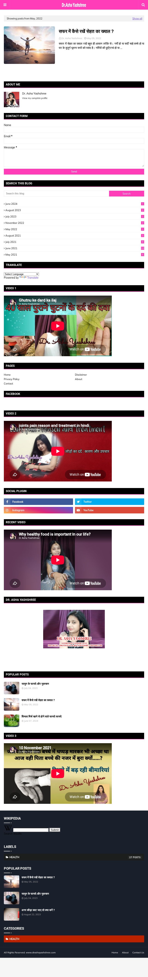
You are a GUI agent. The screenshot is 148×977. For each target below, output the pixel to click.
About (78, 379)
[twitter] (109, 501)
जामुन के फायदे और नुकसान (35, 683)
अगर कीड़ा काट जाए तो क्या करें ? (38, 910)
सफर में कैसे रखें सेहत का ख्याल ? (86, 31)
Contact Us (138, 952)
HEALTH (70, 857)
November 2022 (74, 222)
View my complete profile (34, 98)
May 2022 (74, 229)
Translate (33, 277)
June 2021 (74, 248)
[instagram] (38, 510)
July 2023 (74, 216)
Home (7, 374)
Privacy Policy (11, 379)
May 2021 (74, 254)
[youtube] (109, 510)
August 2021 (74, 235)
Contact (8, 383)
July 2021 (74, 241)
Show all (137, 18)
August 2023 (74, 210)
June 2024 (74, 203)
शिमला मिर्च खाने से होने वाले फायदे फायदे (42, 716)
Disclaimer (81, 374)
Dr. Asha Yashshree (71, 38)
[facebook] (38, 501)
